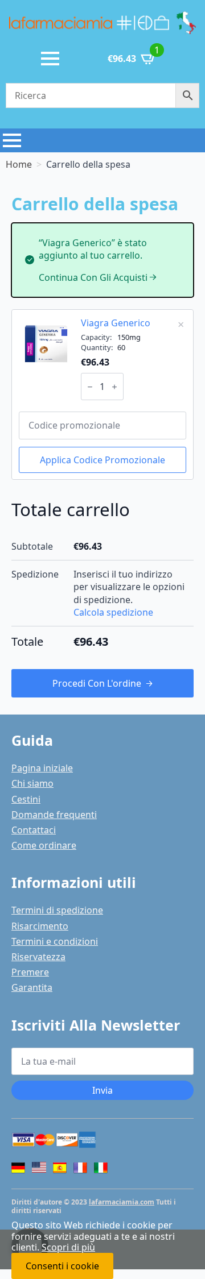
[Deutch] (18, 1167)
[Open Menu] (50, 58)
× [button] (181, 324)
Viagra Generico (115, 323)
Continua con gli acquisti (93, 277)
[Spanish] (60, 1167)
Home (19, 164)
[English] (39, 1169)
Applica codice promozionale (102, 460)
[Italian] (101, 1167)
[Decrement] (90, 386)
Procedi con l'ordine (96, 683)
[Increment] (114, 386)
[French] (80, 1167)
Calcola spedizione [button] (113, 612)
